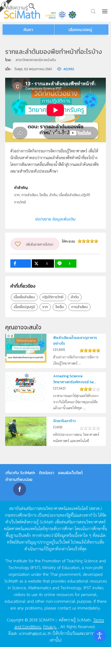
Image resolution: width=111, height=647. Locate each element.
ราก (45, 307)
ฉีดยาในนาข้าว (64, 421)
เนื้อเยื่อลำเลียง (24, 297)
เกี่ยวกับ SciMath (20, 473)
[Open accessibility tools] (99, 635)
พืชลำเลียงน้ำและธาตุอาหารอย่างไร (75, 340)
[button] (105, 11)
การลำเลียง (79, 307)
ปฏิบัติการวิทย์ (52, 297)
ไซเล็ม (60, 307)
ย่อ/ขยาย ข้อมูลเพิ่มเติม (55, 219)
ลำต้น (75, 297)
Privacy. (50, 626)
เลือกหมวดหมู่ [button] (80, 29)
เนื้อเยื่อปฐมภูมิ (24, 307)
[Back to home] (22, 11)
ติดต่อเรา (46, 473)
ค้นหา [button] (28, 29)
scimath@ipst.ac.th (35, 633)
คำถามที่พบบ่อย (19, 479)
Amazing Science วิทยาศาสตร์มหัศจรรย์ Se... (74, 379)
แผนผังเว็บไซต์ (70, 473)
